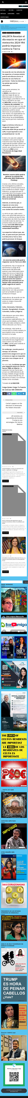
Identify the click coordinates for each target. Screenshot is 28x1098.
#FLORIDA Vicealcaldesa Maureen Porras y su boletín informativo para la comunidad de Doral (14, 559)
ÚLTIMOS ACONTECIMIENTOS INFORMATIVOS (14, 1090)
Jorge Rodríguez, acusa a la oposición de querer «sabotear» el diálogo (12, 469)
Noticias (2, 10)
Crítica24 (3, 13)
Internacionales (10, 32)
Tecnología (17, 32)
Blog (18, 13)
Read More (5, 481)
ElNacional (11, 13)
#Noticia (4, 32)
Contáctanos (4, 17)
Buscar (2, 580)
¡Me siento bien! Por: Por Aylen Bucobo (18, 22)
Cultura (11, 10)
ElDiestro (19, 10)
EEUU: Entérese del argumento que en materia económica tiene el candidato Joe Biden (13, 522)
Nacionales (9, 434)
